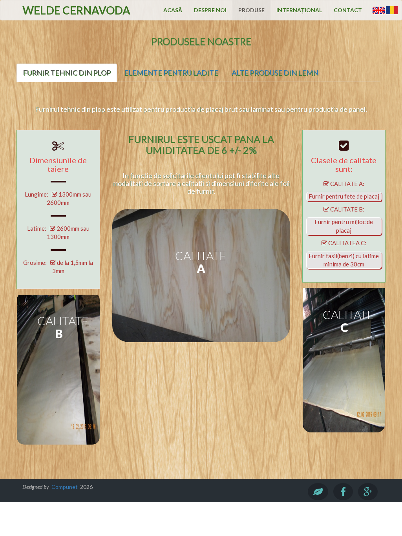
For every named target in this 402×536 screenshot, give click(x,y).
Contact (348, 10)
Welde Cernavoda (76, 10)
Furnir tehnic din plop (67, 72)
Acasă (172, 10)
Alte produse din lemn (275, 72)
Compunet (64, 486)
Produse (251, 10)
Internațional (299, 10)
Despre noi (210, 10)
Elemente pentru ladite (171, 72)
